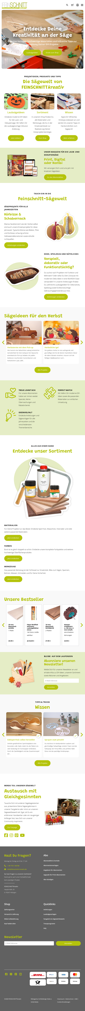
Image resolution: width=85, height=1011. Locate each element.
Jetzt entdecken (13, 538)
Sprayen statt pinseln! (54, 739)
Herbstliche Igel (52, 347)
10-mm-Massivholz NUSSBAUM (50, 626)
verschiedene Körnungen (68, 633)
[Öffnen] (82, 5)
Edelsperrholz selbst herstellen (21, 739)
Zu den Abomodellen (55, 177)
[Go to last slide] (3, 342)
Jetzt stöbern (16, 138)
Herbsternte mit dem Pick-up (20, 347)
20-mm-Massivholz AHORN (12, 626)
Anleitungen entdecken (16, 245)
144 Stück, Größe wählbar (33, 633)
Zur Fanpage (12, 827)
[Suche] (67, 5)
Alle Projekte (42, 370)
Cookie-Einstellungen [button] (63, 1002)
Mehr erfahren (69, 138)
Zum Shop (42, 138)
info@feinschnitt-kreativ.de (17, 869)
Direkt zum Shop (52, 53)
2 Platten (49, 631)
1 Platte (11, 631)
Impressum (60, 999)
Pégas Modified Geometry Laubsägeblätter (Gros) (33, 627)
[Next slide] (81, 342)
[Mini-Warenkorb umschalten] (72, 5)
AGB (76, 999)
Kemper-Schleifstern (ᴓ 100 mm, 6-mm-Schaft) (69, 627)
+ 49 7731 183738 (13, 866)
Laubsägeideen (32, 53)
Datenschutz (69, 999)
